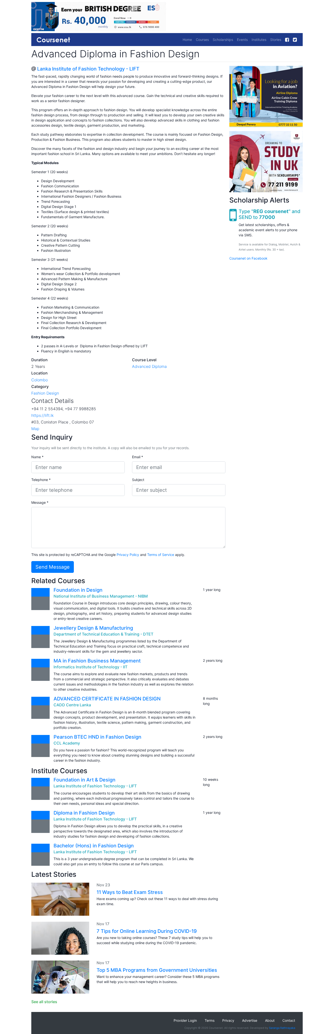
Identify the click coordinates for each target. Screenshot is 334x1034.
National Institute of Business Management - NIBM (101, 596)
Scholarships (223, 39)
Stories (275, 39)
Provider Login (185, 1020)
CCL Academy (67, 743)
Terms (209, 1020)
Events (242, 39)
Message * (39, 502)
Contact (288, 1020)
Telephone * (41, 480)
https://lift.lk (42, 415)
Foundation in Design (78, 590)
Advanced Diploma (149, 366)
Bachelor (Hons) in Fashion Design (94, 846)
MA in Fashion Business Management (97, 661)
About (270, 1020)
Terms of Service (160, 555)
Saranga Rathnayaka (282, 1028)
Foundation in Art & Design (84, 780)
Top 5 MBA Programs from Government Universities (157, 970)
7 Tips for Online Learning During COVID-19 (147, 931)
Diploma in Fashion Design (84, 813)
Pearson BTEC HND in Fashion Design (97, 737)
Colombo (39, 379)
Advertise (249, 1020)
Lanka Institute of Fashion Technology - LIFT (88, 69)
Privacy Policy (128, 555)
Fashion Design (45, 393)
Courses (202, 39)
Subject (138, 480)
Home (187, 39)
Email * (137, 457)
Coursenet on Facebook (248, 258)
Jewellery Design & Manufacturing (94, 628)
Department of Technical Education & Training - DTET (103, 634)
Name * (37, 457)
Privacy (228, 1020)
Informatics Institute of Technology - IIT (90, 666)
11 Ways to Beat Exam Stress (130, 892)
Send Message (52, 567)
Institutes (259, 39)
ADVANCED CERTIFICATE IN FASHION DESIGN (107, 699)
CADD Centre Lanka (72, 704)
